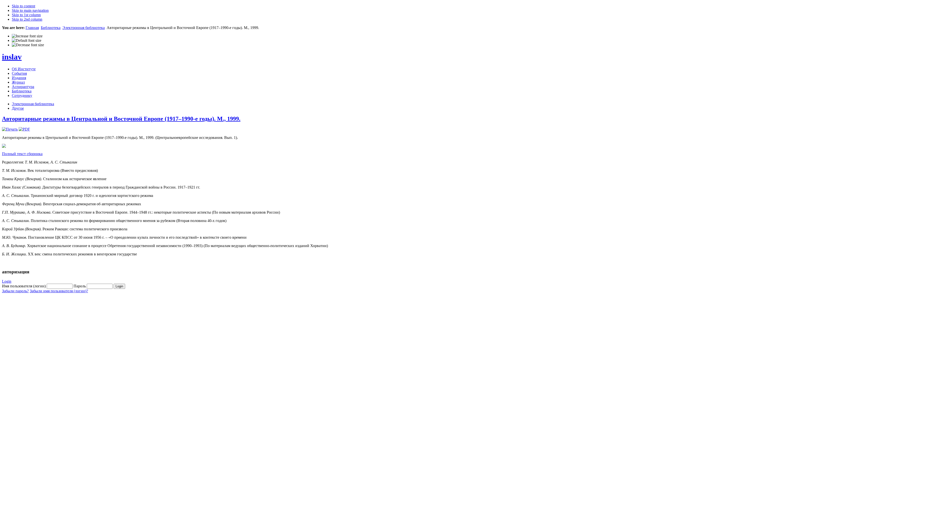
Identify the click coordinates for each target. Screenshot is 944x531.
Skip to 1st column (26, 15)
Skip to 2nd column (27, 19)
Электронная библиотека (83, 28)
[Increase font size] (27, 36)
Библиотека (50, 28)
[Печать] (10, 129)
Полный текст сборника (22, 154)
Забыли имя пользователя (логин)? (59, 291)
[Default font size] (26, 40)
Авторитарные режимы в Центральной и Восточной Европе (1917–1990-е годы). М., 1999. (121, 119)
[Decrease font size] (28, 45)
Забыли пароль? (15, 291)
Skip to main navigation (30, 10)
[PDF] (24, 129)
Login (6, 281)
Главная (32, 28)
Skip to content (23, 6)
